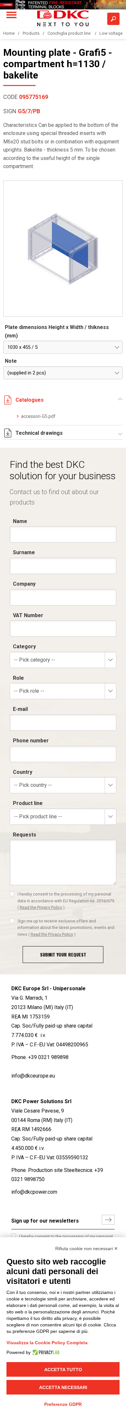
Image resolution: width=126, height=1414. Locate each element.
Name (20, 521)
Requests (24, 835)
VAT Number (28, 615)
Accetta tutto (63, 1369)
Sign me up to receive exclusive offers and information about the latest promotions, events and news (65, 928)
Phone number (31, 740)
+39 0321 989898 (48, 1057)
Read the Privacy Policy (41, 907)
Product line (28, 803)
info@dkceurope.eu (33, 1076)
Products (31, 33)
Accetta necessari (63, 1387)
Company (24, 584)
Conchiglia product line (69, 33)
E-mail (20, 709)
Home (9, 33)
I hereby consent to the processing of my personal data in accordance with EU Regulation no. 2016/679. (66, 901)
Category (24, 646)
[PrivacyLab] (45, 1352)
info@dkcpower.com (34, 1192)
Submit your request (63, 954)
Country (22, 772)
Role (18, 678)
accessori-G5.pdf (38, 416)
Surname (24, 552)
